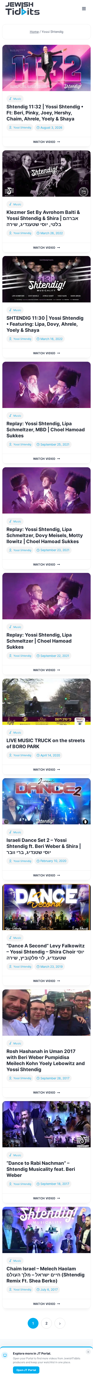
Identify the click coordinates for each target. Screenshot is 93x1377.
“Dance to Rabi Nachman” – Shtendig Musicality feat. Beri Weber (40, 1169)
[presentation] (46, 68)
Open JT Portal (26, 1370)
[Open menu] (84, 8)
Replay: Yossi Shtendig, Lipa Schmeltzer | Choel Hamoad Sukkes (39, 641)
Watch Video (46, 142)
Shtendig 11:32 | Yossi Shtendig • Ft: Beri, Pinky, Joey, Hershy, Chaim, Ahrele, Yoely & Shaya (44, 113)
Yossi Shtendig (22, 127)
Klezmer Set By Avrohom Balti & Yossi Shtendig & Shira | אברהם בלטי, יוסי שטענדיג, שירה (43, 218)
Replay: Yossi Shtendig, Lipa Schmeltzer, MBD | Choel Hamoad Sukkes (45, 429)
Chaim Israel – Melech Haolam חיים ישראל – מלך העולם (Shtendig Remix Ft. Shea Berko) (45, 1275)
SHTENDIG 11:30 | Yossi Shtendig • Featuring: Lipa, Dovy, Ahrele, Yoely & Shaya (44, 324)
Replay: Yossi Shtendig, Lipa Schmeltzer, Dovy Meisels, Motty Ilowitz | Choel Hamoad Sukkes (44, 535)
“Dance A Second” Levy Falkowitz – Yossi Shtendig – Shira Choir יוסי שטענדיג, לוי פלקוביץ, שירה (45, 952)
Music (17, 98)
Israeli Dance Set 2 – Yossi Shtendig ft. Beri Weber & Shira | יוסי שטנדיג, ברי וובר (43, 846)
